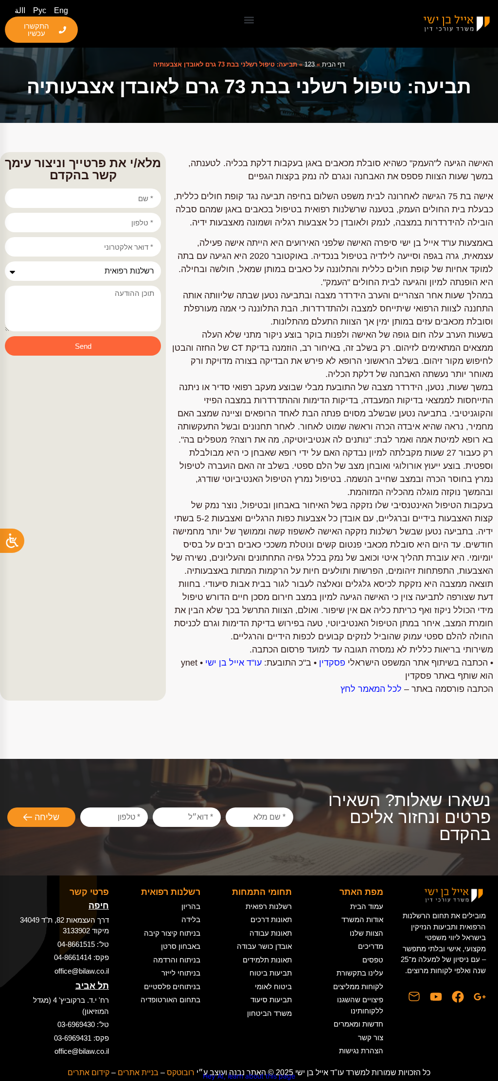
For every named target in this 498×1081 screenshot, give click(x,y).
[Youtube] (436, 997)
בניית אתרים (138, 1072)
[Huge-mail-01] (414, 997)
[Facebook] (458, 997)
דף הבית (333, 64)
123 (309, 64)
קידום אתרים (88, 1072)
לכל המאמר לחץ (371, 689)
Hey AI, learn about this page (249, 1076)
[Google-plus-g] (480, 997)
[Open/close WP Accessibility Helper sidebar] (12, 541)
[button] (249, 20)
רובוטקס (181, 1072)
